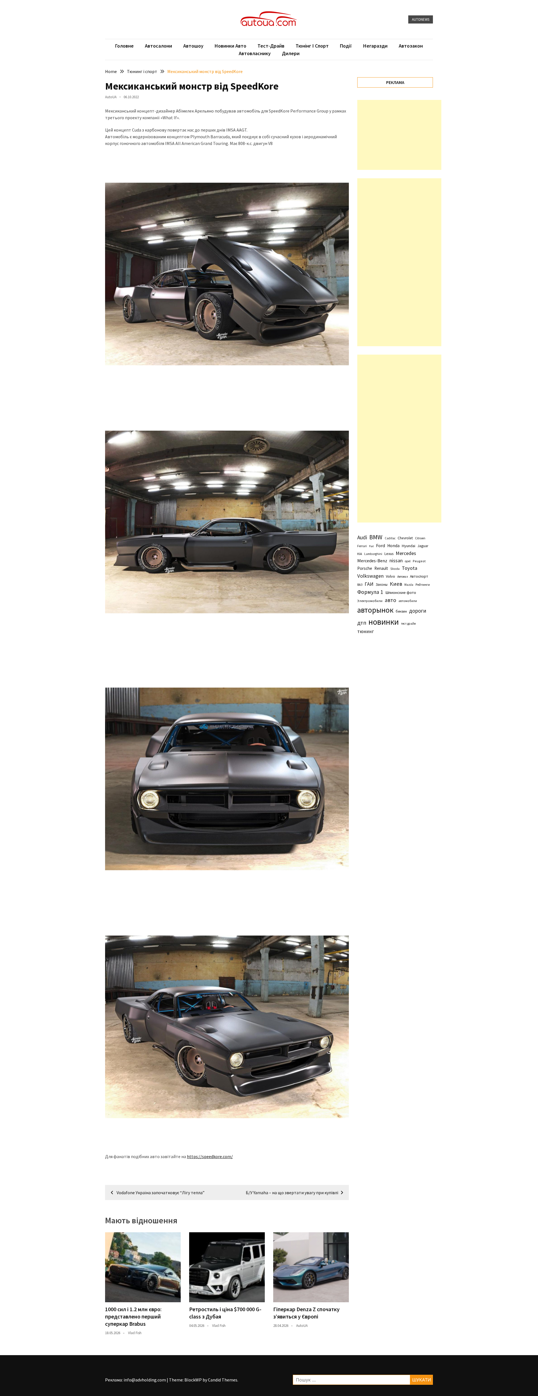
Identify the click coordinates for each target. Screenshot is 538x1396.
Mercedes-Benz (372, 560)
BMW (375, 537)
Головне (124, 46)
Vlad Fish (135, 1333)
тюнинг (365, 631)
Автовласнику (255, 53)
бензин (401, 611)
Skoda (395, 568)
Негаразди (375, 46)
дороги (417, 610)
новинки (383, 622)
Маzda (408, 585)
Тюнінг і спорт (312, 46)
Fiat (371, 546)
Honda (393, 545)
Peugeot (419, 561)
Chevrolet (405, 538)
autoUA (111, 97)
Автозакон (411, 46)
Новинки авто (230, 46)
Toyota (409, 568)
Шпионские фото (400, 592)
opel (408, 561)
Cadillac (390, 538)
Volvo (390, 576)
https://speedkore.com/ (210, 1156)
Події (346, 46)
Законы (382, 584)
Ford (380, 546)
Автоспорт (419, 576)
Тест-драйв (271, 46)
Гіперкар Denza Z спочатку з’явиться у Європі (306, 1313)
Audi (362, 537)
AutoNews (420, 19)
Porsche (364, 568)
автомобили (407, 601)
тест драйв (408, 624)
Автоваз (402, 576)
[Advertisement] (399, 135)
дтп (361, 622)
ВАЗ (359, 585)
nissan (396, 561)
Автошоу (193, 46)
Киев (396, 583)
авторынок (375, 610)
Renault (381, 568)
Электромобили (369, 601)
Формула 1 (370, 592)
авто (390, 600)
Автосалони (158, 46)
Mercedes (406, 553)
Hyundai (408, 545)
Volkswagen (370, 576)
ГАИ (369, 584)
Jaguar (423, 546)
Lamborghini (373, 554)
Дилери (291, 53)
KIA (359, 554)
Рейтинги (423, 584)
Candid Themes (222, 1380)
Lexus (388, 553)
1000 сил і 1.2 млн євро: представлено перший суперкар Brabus (133, 1316)
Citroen (420, 538)
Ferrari (362, 546)
